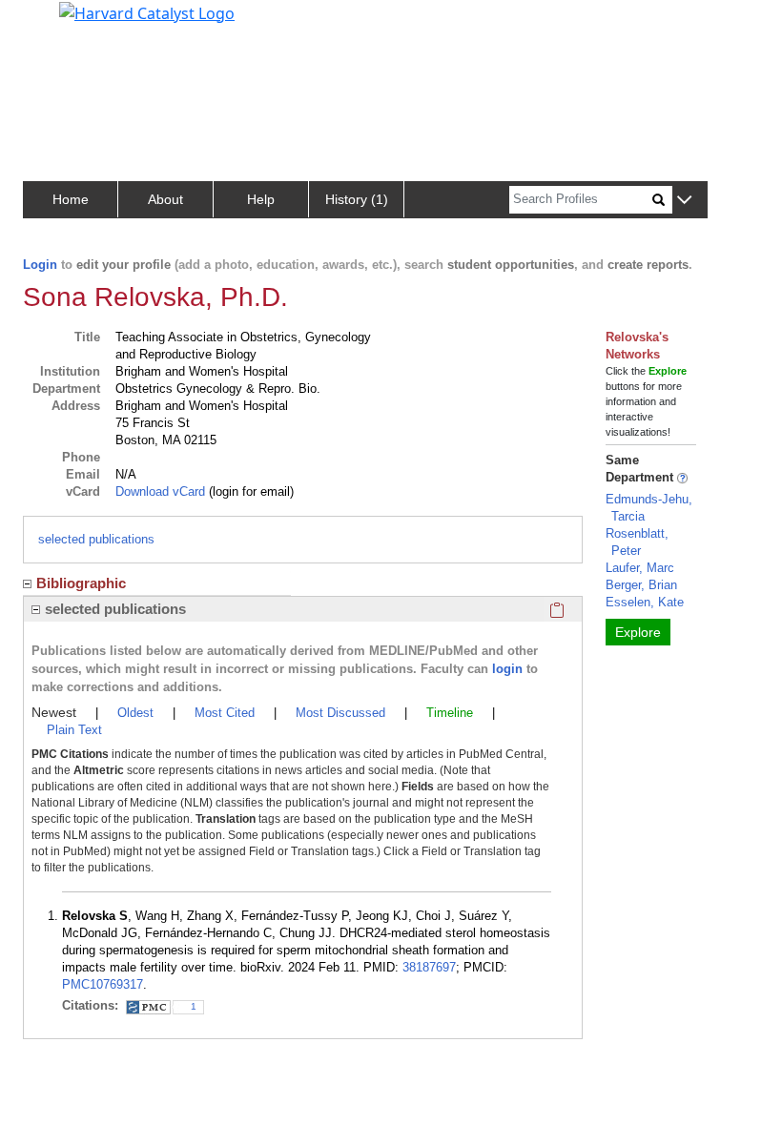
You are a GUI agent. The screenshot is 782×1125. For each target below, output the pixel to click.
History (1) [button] (356, 199)
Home (70, 199)
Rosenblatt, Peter (637, 542)
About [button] (165, 199)
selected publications (96, 539)
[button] (684, 201)
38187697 (429, 967)
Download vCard (160, 491)
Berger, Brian (641, 585)
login (507, 669)
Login (40, 264)
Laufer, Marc (640, 568)
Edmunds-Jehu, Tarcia (649, 507)
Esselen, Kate (645, 602)
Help (261, 199)
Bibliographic (81, 583)
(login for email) (249, 491)
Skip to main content (79, 22)
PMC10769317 (102, 984)
